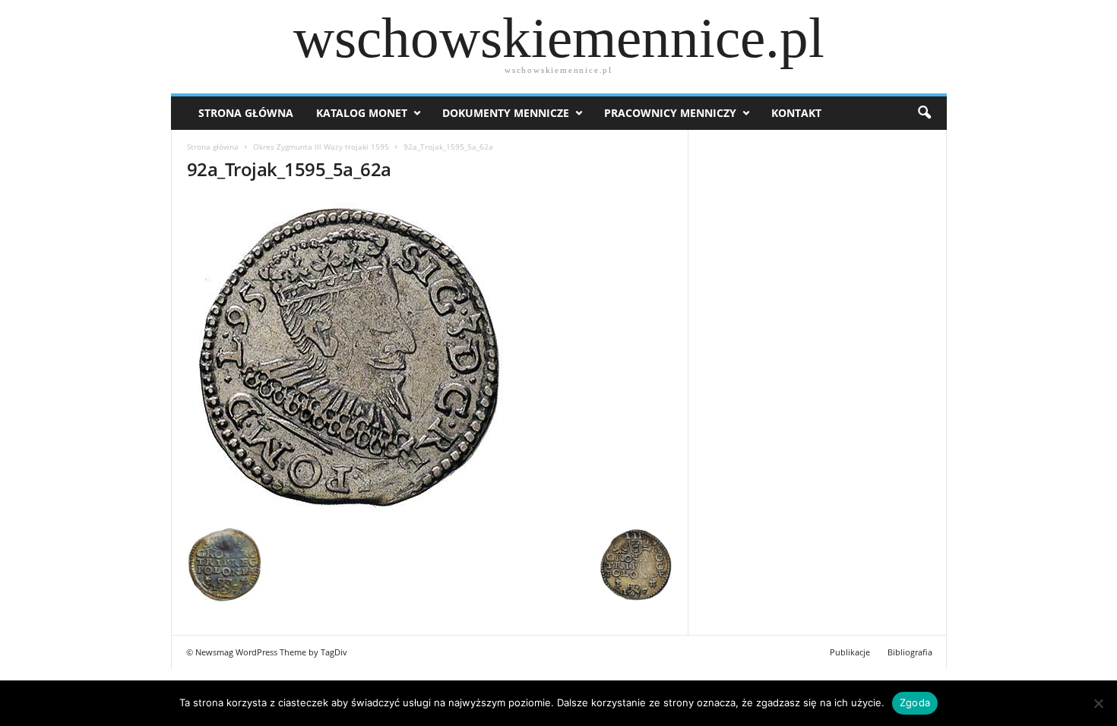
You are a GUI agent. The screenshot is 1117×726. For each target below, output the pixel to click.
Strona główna (213, 146)
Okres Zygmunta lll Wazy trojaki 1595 (321, 146)
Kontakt (796, 113)
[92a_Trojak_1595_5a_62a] (430, 358)
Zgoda (915, 702)
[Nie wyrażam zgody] (1098, 703)
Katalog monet (361, 113)
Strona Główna (245, 113)
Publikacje (850, 652)
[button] (924, 113)
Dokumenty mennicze (505, 113)
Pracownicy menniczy (670, 113)
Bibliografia (910, 652)
